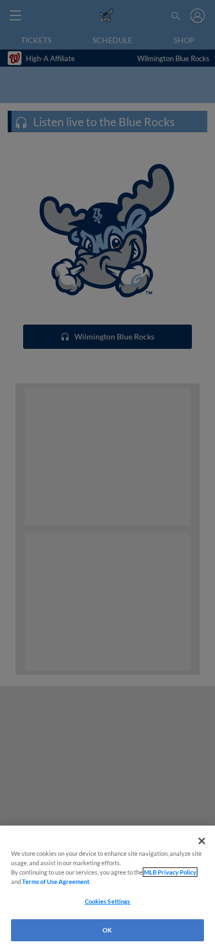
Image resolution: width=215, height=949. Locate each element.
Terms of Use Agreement (55, 881)
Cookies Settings (108, 901)
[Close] (202, 841)
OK (107, 930)
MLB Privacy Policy (170, 872)
